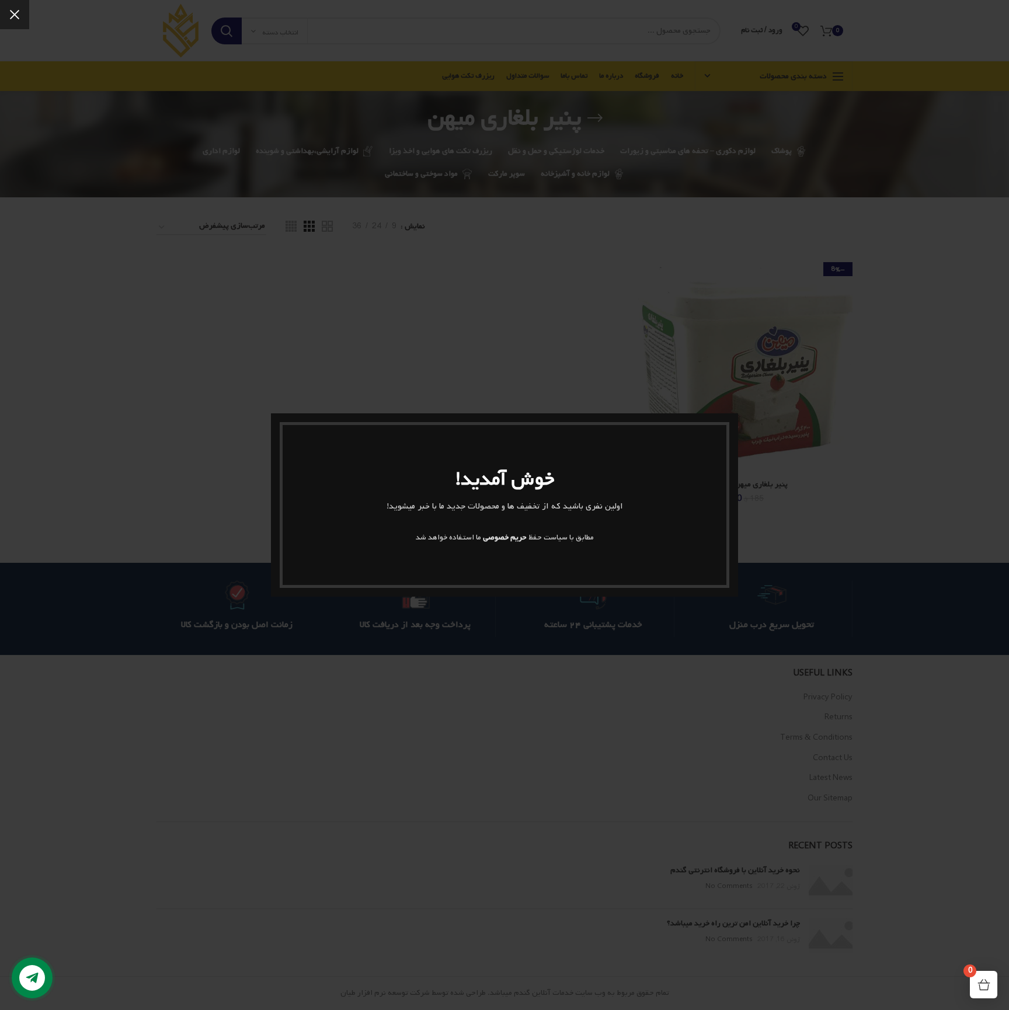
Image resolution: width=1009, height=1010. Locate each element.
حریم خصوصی (505, 537)
